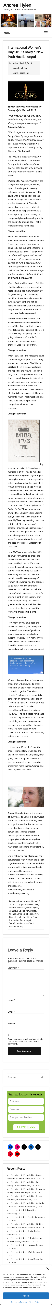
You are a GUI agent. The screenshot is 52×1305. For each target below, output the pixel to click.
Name (11, 1000)
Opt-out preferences (19, 1302)
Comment (13, 968)
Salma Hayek (25, 920)
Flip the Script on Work (21, 1252)
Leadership (21, 917)
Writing (20, 926)
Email (11, 1012)
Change (12, 913)
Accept (26, 1295)
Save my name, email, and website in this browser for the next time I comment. (25, 1041)
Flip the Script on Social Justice (26, 1231)
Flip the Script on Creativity (24, 1217)
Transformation (16, 923)
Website (11, 1023)
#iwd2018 (33, 904)
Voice (26, 923)
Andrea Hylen (21, 68)
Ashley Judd (31, 910)
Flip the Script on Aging (22, 1259)
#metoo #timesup (17, 907)
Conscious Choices (25, 913)
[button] (47, 1268)
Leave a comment (21, 73)
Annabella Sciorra (17, 910)
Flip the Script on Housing (23, 1245)
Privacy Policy (34, 1302)
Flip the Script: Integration (23, 1210)
